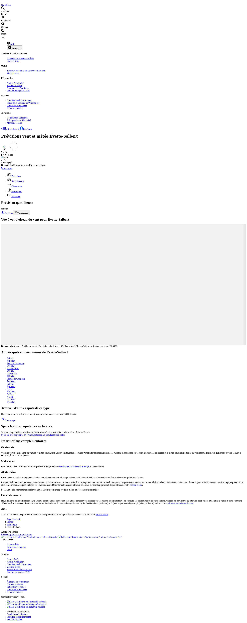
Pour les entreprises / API (18, 90)
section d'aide (136, 485)
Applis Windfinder (15, 83)
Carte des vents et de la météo (20, 58)
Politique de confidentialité (19, 120)
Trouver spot (10, 420)
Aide (12, 44)
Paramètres (16, 48)
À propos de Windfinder (18, 88)
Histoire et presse (14, 85)
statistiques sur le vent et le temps (74, 466)
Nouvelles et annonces (17, 105)
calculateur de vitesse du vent (180, 503)
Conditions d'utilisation (17, 118)
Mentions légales (14, 123)
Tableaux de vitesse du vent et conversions (26, 70)
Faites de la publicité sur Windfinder (23, 103)
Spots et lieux (13, 61)
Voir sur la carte (13, 129)
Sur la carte (7, 168)
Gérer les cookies (14, 108)
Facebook (27, 129)
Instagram (41, 604)
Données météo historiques (19, 100)
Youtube (41, 607)
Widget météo (13, 73)
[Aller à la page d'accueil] (1, 2)
